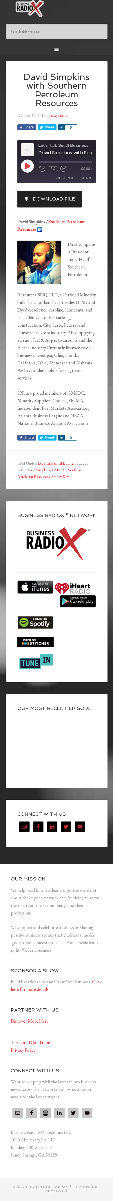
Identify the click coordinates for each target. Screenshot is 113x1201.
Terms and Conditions (31, 1042)
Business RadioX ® (56, 8)
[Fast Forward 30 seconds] (63, 169)
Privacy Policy (23, 1050)
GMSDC (59, 469)
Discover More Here (30, 1021)
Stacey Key (60, 476)
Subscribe (64, 178)
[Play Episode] (27, 166)
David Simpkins (38, 469)
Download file (54, 199)
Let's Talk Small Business (57, 463)
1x (53, 169)
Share (86, 178)
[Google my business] (45, 1113)
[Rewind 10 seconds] (42, 169)
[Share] (61, 127)
